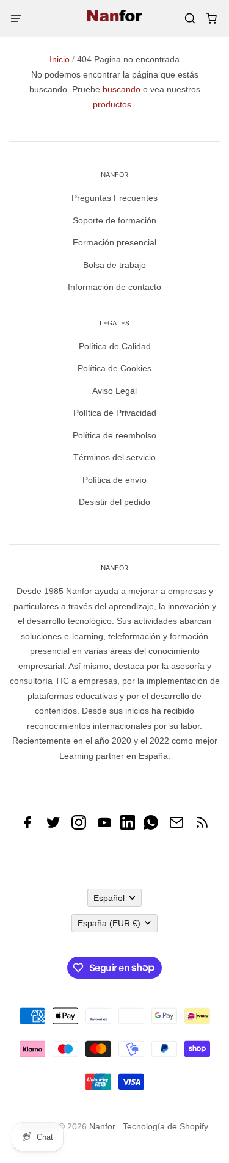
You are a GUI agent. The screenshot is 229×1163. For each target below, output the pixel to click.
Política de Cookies (114, 368)
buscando (121, 89)
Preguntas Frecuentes (114, 198)
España (109, 923)
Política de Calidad (115, 346)
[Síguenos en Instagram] (78, 826)
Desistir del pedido (114, 502)
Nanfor (102, 1126)
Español (109, 898)
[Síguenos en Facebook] (27, 826)
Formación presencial (114, 242)
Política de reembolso (114, 435)
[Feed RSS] (202, 826)
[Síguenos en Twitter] (53, 826)
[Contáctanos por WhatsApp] (150, 826)
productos (112, 104)
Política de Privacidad (114, 413)
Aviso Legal (114, 391)
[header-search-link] (189, 18)
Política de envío (114, 480)
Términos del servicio (114, 457)
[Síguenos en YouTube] (104, 826)
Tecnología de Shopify (165, 1126)
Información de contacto (114, 287)
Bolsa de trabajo (114, 265)
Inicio (59, 59)
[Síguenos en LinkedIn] (127, 826)
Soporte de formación (114, 220)
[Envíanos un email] (176, 826)
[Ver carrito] (211, 18)
